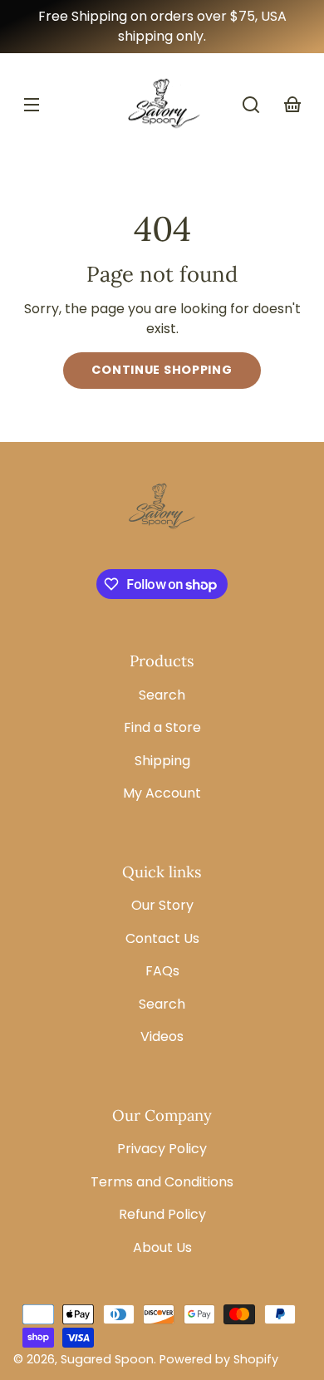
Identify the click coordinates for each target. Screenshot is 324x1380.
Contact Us (162, 938)
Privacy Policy (162, 1148)
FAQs (162, 970)
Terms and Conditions (162, 1181)
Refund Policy (162, 1214)
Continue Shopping (161, 369)
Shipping (162, 760)
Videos (162, 1036)
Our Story (162, 905)
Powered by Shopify (219, 1359)
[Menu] (31, 104)
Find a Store (162, 727)
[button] (251, 104)
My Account (162, 793)
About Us (162, 1247)
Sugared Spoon (107, 1359)
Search (162, 695)
